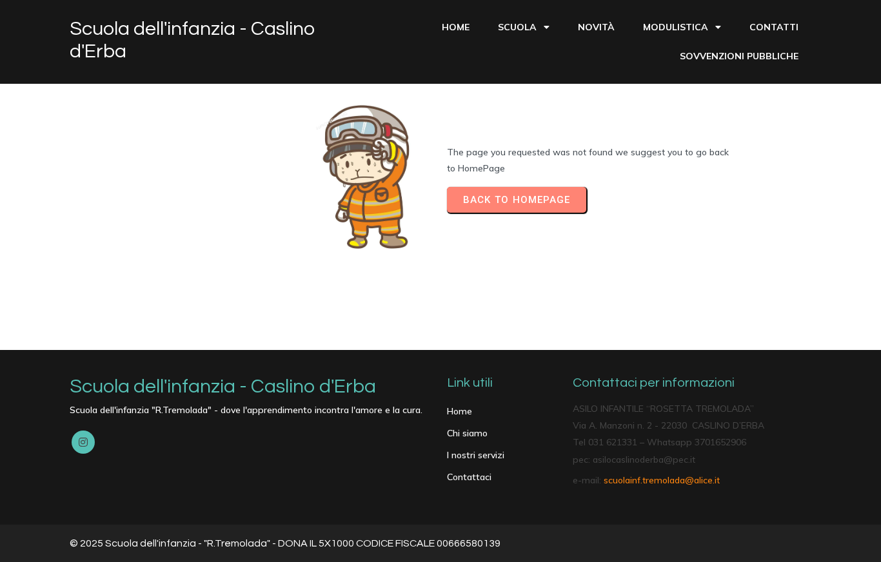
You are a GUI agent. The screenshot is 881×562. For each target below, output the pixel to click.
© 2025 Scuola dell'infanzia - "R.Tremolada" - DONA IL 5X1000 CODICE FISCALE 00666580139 (285, 543)
